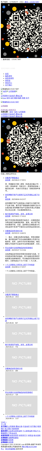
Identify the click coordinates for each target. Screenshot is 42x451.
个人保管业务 (27, 431)
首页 (7, 74)
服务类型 (8, 76)
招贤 (23, 98)
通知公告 (19, 96)
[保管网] (14, 68)
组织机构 (15, 429)
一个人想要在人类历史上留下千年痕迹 (19, 265)
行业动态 (11, 96)
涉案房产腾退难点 (12, 178)
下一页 (3, 424)
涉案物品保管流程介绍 (13, 231)
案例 (16, 98)
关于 (27, 98)
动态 (4, 91)
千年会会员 (12, 433)
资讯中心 (8, 83)
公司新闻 (12, 91)
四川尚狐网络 (10, 449)
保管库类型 (9, 78)
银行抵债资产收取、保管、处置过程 (19, 214)
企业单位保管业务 (15, 431)
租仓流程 (37, 435)
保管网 (7, 180)
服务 (20, 98)
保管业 (7, 80)
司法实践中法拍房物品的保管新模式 (19, 248)
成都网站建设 (13, 438)
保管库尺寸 (23, 435)
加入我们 (8, 429)
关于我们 (8, 85)
